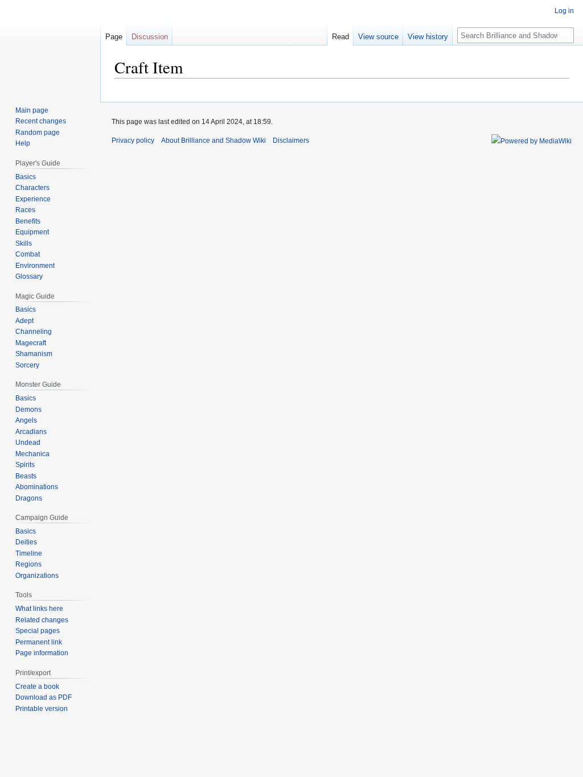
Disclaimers (291, 140)
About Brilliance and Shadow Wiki (213, 140)
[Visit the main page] (50, 45)
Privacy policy (133, 140)
